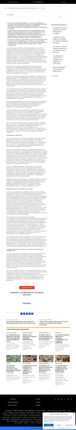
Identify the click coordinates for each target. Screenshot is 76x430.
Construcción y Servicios (13, 8)
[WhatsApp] (31, 299)
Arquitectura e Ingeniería (11, 332)
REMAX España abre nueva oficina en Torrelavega (59, 69)
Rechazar (59, 425)
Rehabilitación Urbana (23, 8)
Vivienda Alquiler (58, 363)
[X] (25, 299)
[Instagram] (24, 314)
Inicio (6, 8)
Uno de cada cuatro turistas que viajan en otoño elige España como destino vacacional (53, 323)
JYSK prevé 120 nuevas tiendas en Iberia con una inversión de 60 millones (46, 369)
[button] (73, 414)
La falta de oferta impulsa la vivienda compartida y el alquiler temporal (62, 339)
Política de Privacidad (61, 427)
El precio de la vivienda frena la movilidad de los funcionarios (46, 337)
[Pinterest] (28, 299)
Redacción (8, 349)
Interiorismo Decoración (44, 363)
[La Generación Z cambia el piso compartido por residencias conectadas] (62, 358)
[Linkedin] (27, 314)
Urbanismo (8, 363)
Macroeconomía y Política (44, 332)
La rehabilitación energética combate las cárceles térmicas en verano (30, 369)
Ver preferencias (69, 425)
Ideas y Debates (58, 332)
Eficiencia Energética (27, 363)
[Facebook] (23, 299)
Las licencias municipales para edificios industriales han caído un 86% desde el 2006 (20, 322)
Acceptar (49, 425)
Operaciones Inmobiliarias (28, 332)
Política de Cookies (52, 427)
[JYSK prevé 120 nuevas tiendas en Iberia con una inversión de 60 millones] (46, 358)
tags (56, 76)
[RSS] (68, 399)
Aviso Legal (68, 427)
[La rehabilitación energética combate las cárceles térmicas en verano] (30, 358)
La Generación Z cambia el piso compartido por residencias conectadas (58, 59)
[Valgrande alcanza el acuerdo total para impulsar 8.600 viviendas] (13, 358)
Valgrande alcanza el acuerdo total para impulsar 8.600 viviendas (13, 369)
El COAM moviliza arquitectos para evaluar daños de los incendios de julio (13, 338)
